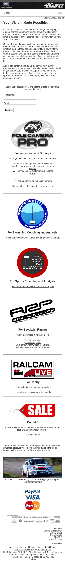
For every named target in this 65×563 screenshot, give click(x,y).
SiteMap (32, 559)
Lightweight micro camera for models (33, 387)
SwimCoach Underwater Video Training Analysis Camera (33, 238)
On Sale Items (33, 435)
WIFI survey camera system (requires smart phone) (33, 172)
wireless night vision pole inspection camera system (33, 167)
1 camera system (33, 340)
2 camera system (33, 342)
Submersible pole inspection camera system (33, 186)
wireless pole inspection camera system (33, 164)
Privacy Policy (44, 549)
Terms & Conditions (23, 549)
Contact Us (57, 543)
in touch (17, 78)
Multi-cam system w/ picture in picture (33, 345)
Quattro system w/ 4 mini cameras (33, 347)
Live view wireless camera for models (33, 392)
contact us (8, 450)
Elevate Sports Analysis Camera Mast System (33, 286)
